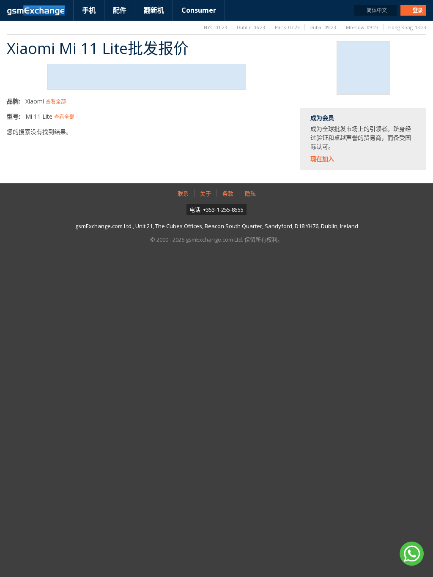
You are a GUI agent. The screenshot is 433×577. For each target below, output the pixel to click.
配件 (119, 10)
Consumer (198, 10)
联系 (183, 193)
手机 (89, 10)
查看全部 (56, 101)
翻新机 (154, 10)
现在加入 (322, 159)
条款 (227, 193)
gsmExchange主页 (36, 10)
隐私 (250, 193)
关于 (205, 193)
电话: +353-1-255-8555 (216, 209)
